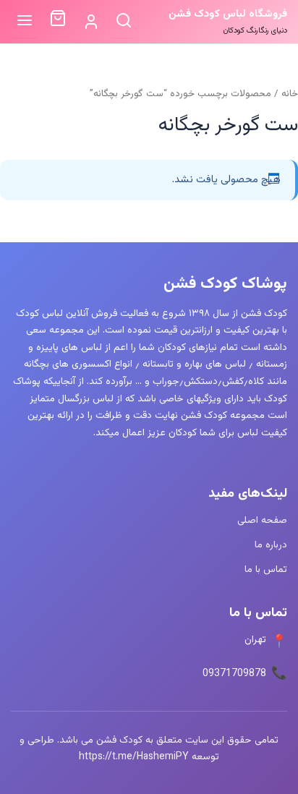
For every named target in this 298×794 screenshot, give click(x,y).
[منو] (25, 21)
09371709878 (234, 673)
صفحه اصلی (262, 520)
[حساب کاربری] (91, 22)
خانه (289, 93)
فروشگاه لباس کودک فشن (228, 14)
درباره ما (271, 544)
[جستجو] (124, 21)
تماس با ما (265, 569)
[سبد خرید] (57, 21)
